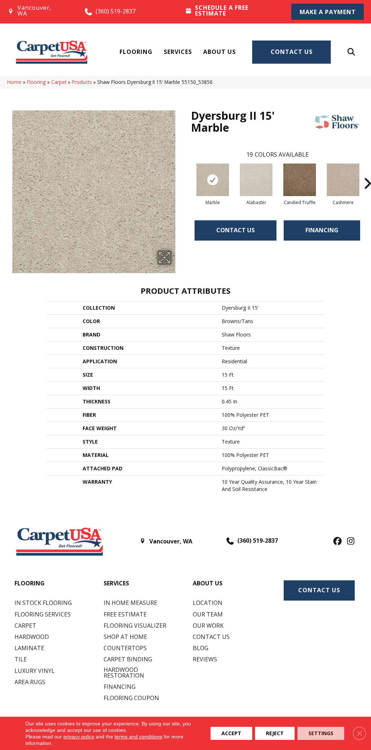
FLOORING (29, 583)
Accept (231, 733)
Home (14, 82)
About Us (219, 52)
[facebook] (336, 541)
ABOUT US (207, 583)
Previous (187, 172)
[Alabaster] (256, 180)
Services (178, 52)
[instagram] (349, 541)
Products (82, 82)
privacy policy (78, 737)
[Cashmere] (343, 180)
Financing (321, 230)
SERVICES (116, 583)
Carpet (58, 82)
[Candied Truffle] (300, 180)
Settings (320, 733)
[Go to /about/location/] (38, 12)
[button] (327, 12)
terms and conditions (138, 737)
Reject (275, 733)
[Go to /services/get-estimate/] (232, 11)
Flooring (136, 52)
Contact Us (292, 52)
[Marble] (213, 180)
